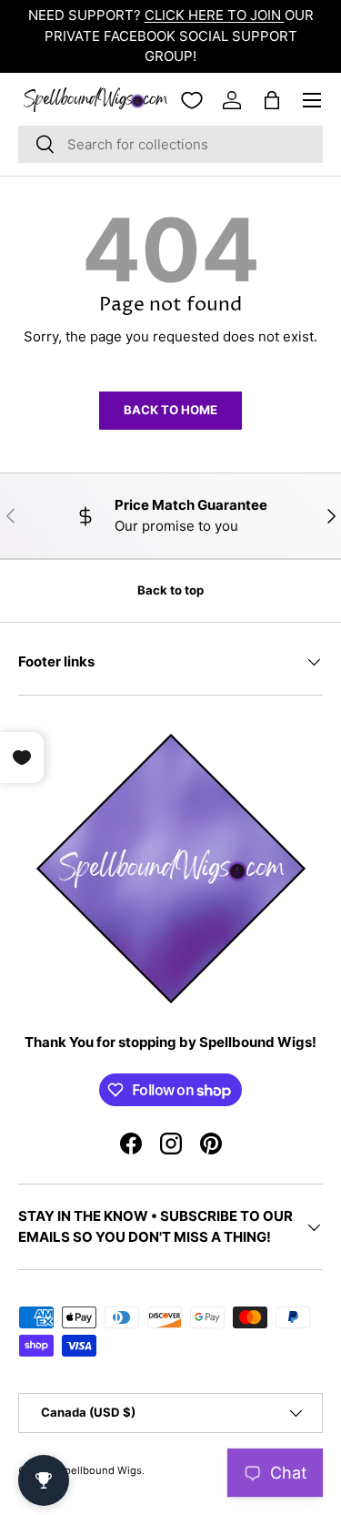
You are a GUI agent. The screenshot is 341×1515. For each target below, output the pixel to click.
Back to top (170, 590)
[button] (272, 100)
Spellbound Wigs (100, 1470)
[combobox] (170, 144)
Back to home (170, 409)
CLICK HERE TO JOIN (215, 15)
